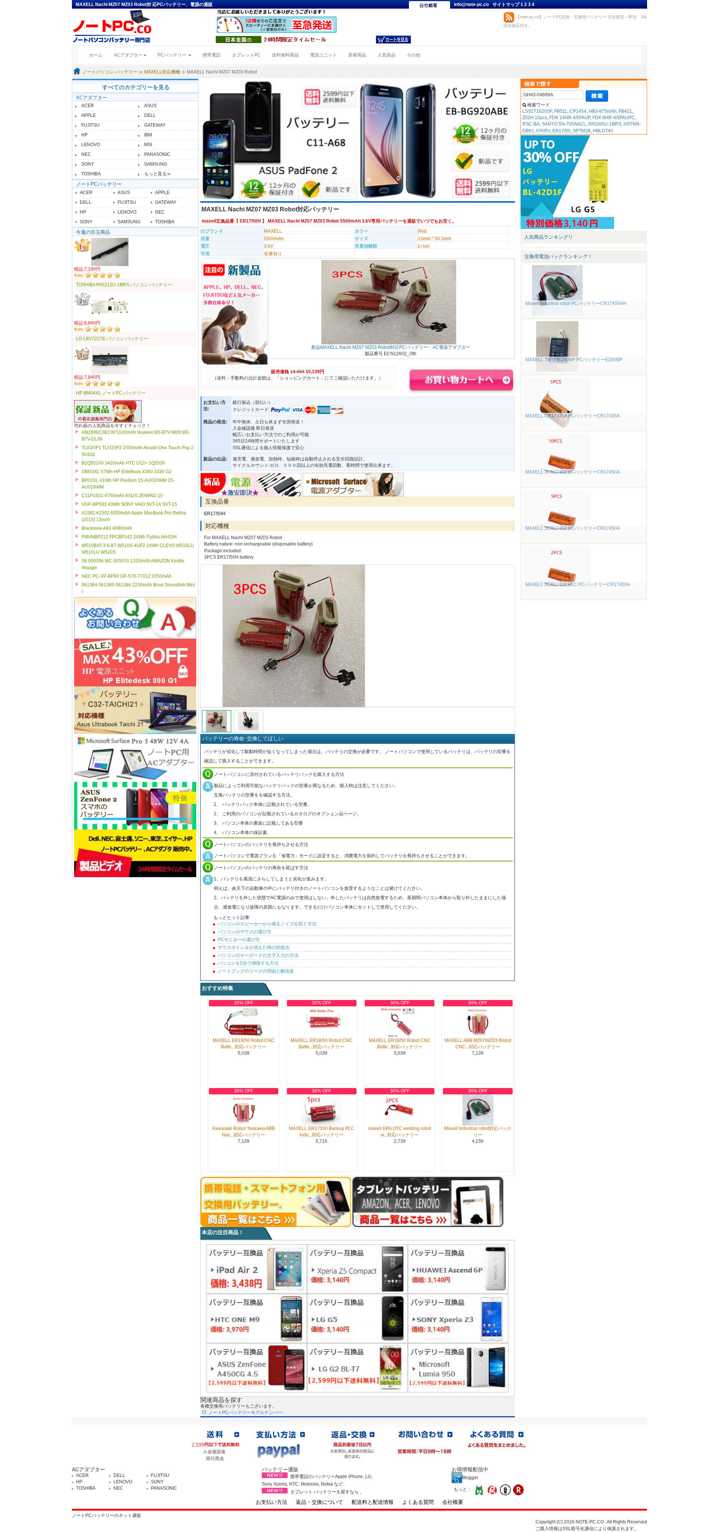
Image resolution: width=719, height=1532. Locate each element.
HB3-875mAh (602, 111)
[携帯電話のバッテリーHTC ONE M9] (256, 1318)
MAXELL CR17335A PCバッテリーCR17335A (572, 415)
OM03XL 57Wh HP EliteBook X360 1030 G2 (127, 471)
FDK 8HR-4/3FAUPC (613, 117)
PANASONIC (157, 154)
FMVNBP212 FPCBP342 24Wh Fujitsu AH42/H (129, 537)
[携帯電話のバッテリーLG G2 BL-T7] (357, 1367)
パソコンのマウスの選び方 (244, 931)
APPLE (88, 115)
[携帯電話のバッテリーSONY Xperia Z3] (458, 1318)
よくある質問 (418, 1502)
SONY (87, 164)
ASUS (150, 105)
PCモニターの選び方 (239, 939)
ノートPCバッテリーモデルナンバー (245, 1412)
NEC (86, 154)
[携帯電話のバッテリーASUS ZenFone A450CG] (256, 1367)
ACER (87, 105)
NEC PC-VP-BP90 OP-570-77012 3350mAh (127, 576)
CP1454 (578, 111)
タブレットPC (246, 55)
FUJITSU (90, 125)
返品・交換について (319, 1502)
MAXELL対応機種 (162, 72)
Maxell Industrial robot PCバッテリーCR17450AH (576, 303)
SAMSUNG (155, 164)
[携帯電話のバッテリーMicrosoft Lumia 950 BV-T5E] (458, 1367)
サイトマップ (506, 4)
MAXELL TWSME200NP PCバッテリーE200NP (573, 359)
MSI (148, 144)
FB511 (560, 111)
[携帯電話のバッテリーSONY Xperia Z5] (357, 1268)
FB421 (625, 111)
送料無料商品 (285, 55)
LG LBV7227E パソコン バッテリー (112, 338)
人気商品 (386, 55)
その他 (413, 55)
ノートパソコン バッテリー (109, 72)
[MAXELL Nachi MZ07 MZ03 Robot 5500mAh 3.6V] (358, 636)
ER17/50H (250, 221)
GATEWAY (155, 125)
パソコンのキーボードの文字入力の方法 (258, 955)
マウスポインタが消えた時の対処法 (253, 947)
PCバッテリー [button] (173, 55)
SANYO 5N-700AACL (564, 124)
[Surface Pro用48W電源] (353, 484)
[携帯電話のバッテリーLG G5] (357, 1318)
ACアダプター (91, 97)
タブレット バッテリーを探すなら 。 (327, 1492)
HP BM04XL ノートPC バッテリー (111, 393)
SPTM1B (582, 130)
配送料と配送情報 (373, 1502)
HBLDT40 (603, 130)
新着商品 (357, 55)
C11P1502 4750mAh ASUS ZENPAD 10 (122, 495)
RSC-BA (531, 124)
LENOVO (90, 144)
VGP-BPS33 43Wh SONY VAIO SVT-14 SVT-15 (129, 504)
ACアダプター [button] (128, 55)
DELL (150, 115)
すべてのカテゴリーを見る (136, 87)
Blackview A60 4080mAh (107, 528)
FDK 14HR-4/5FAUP (569, 117)
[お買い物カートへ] (393, 39)
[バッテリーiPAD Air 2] (256, 1268)
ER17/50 (561, 130)
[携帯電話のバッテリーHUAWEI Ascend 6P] (458, 1268)
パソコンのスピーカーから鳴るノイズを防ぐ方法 (267, 924)
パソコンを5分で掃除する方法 (248, 963)
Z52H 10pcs (534, 117)
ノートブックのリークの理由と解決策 (256, 971)
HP (84, 135)
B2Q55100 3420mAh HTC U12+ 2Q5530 (123, 463)
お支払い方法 (271, 1502)
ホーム (98, 55)
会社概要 (452, 1502)
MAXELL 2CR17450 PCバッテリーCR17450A (572, 472)
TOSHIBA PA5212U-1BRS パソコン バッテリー (124, 284)
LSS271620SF (537, 111)
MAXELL (273, 231)
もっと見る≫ (157, 173)
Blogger (470, 1477)
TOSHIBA (91, 173)
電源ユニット (323, 55)
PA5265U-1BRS (604, 124)
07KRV (543, 130)
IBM (148, 135)
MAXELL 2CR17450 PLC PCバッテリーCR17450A (577, 584)
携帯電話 (212, 55)
